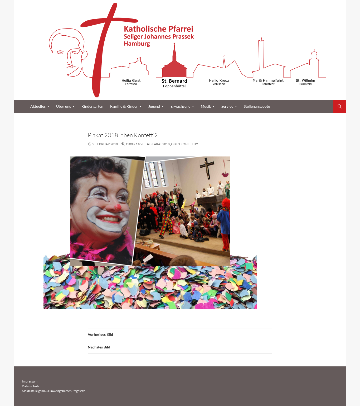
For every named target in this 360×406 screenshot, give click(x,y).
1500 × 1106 (134, 144)
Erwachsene (180, 106)
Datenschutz (31, 386)
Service (227, 106)
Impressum (29, 381)
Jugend (154, 106)
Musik (206, 106)
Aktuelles (38, 106)
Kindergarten (92, 106)
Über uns (63, 106)
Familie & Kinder (124, 106)
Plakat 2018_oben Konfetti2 (174, 144)
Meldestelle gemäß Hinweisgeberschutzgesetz (53, 391)
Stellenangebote (257, 106)
